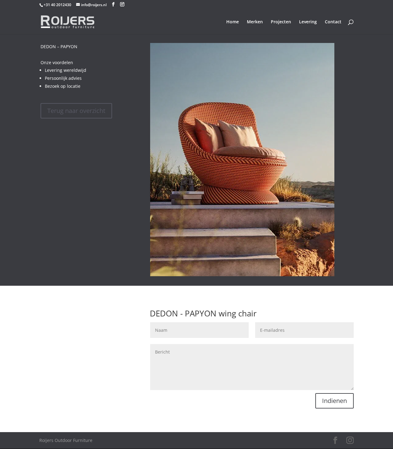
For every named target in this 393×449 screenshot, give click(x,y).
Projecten (281, 22)
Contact (333, 22)
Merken (255, 22)
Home (232, 22)
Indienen (334, 401)
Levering (308, 22)
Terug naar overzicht (76, 110)
